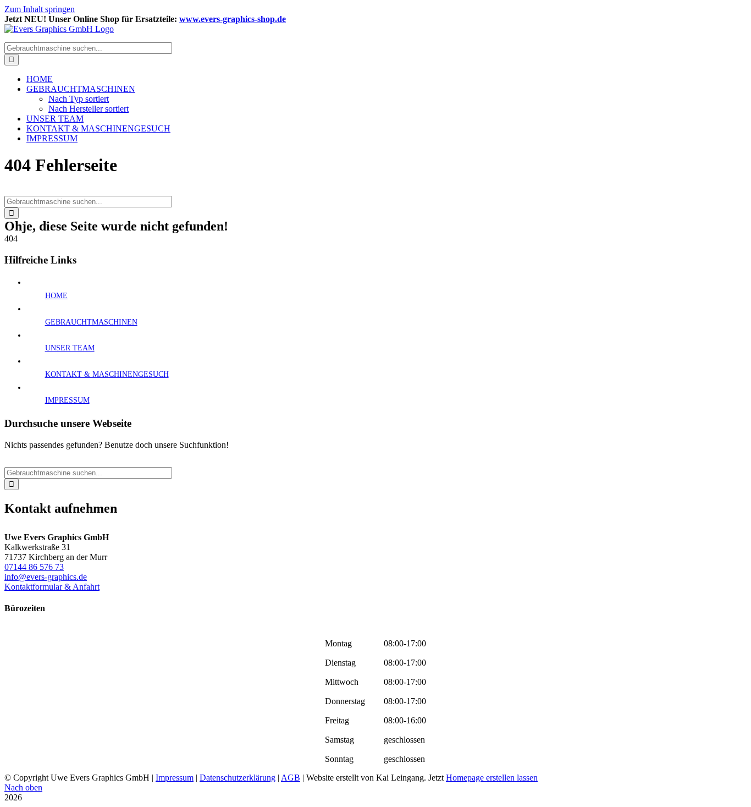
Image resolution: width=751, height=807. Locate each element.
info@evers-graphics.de (45, 576)
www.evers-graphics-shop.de (232, 19)
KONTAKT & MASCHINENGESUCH (107, 374)
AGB (290, 777)
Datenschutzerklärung (237, 777)
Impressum (175, 777)
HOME (56, 296)
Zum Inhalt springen (39, 9)
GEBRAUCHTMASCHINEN (91, 322)
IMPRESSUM (67, 400)
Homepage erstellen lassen (492, 777)
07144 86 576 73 (34, 567)
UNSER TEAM (70, 348)
